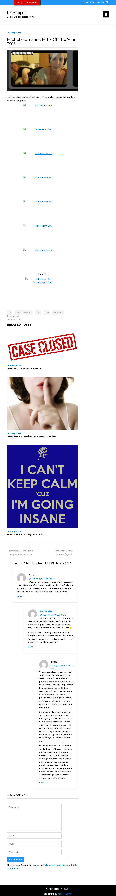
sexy (47, 312)
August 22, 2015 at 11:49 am (43, 578)
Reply (19, 596)
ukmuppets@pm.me (94, 2)
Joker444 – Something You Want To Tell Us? (32, 436)
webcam (58, 312)
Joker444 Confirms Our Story (24, 368)
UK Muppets (17, 12)
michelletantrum (23, 312)
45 (9, 312)
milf (37, 312)
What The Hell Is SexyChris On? (24, 534)
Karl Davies (46, 611)
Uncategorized (14, 32)
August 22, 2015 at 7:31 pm (54, 615)
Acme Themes (65, 893)
